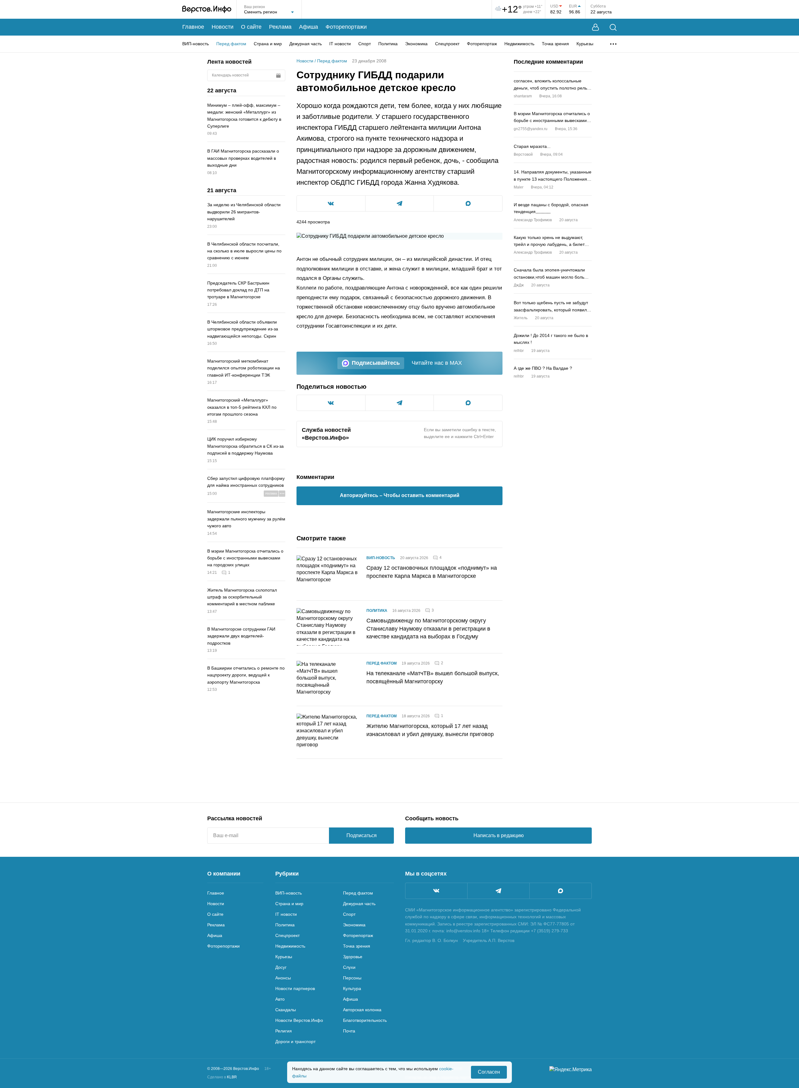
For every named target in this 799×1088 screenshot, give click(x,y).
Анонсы (283, 977)
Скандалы (285, 1009)
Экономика (416, 43)
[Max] (560, 891)
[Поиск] (613, 27)
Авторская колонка (362, 1009)
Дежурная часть (305, 43)
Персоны (352, 977)
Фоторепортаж (482, 43)
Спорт (364, 43)
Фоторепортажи (346, 27)
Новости (222, 27)
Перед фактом (231, 43)
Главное (193, 27)
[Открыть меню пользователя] (595, 27)
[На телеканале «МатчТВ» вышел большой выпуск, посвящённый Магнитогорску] (328, 679)
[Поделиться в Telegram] (399, 203)
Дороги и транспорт (295, 1041)
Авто (280, 999)
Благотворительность (365, 1020)
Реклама (280, 27)
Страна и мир (268, 43)
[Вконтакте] (436, 891)
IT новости (340, 43)
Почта (349, 1030)
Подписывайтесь (376, 363)
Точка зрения (555, 43)
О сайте (251, 27)
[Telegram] (498, 891)
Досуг (281, 967)
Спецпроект (447, 43)
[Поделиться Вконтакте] (331, 203)
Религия (283, 1030)
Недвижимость (519, 43)
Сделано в (222, 1077)
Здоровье (352, 956)
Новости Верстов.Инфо (299, 1020)
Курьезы (584, 43)
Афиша (308, 27)
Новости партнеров (295, 988)
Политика (388, 43)
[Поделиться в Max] (468, 203)
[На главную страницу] (206, 9)
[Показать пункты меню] (613, 44)
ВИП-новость (195, 43)
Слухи (349, 967)
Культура (352, 988)
